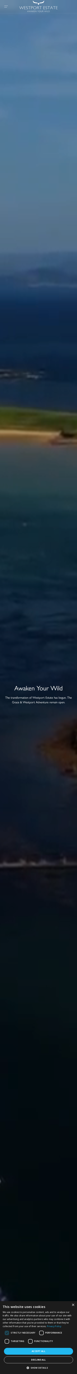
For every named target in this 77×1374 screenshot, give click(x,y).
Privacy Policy (54, 1326)
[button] (38, 1368)
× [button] (73, 1305)
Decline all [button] (38, 1359)
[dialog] (38, 1337)
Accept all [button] (38, 1351)
